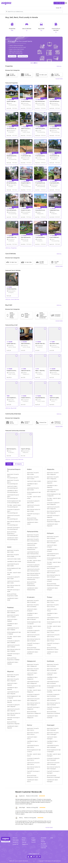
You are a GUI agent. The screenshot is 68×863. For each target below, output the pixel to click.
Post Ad (33, 842)
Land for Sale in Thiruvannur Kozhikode (16, 237)
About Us (15, 837)
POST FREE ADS (59, 3)
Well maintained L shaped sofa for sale (30, 343)
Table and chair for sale (26, 370)
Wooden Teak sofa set (40, 343)
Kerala (57, 7)
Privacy (24, 837)
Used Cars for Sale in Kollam (34, 481)
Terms (23, 840)
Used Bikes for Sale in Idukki (14, 561)
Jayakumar (22, 796)
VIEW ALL (59, 66)
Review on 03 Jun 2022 (32, 796)
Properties (43, 837)
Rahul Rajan (22, 807)
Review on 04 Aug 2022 (30, 817)
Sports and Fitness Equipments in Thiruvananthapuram (12, 533)
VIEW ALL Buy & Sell (10, 408)
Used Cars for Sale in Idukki (14, 559)
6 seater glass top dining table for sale (16, 343)
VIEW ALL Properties (11, 248)
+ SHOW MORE (59, 78)
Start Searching (23, 56)
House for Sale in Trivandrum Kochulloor (31, 183)
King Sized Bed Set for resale (42, 397)
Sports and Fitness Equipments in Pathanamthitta (31, 583)
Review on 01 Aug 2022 (32, 807)
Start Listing (12, 56)
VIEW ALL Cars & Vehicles (12, 299)
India (51, 837)
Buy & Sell (43, 843)
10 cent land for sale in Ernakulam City (16, 128)
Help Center (16, 840)
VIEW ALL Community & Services (14, 459)
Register (33, 840)
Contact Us (15, 844)
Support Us (25, 844)
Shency (21, 817)
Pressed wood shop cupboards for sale (16, 370)
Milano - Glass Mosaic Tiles (41, 370)
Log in (32, 837)
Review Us (15, 842)
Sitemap (24, 842)
